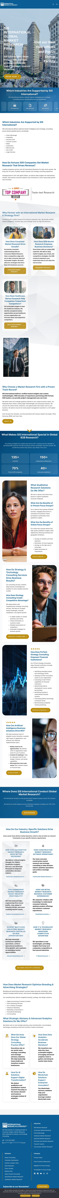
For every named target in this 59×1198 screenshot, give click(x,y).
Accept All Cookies (25, 1195)
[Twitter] (44, 1173)
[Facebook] (37, 1173)
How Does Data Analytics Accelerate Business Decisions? (45, 1040)
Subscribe (43, 1186)
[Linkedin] (34, 1173)
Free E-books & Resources (42, 1161)
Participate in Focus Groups (42, 1169)
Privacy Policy (38, 1157)
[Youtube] (41, 1173)
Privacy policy (35, 1195)
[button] (53, 4)
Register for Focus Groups (42, 1165)
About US (8, 421)
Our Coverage (29, 813)
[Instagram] (47, 1173)
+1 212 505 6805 (9, 1140)
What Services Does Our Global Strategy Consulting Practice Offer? (18, 1040)
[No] (57, 1193)
